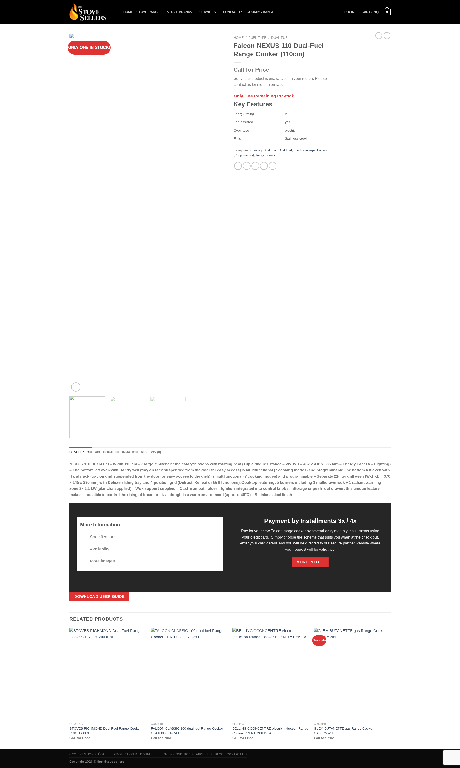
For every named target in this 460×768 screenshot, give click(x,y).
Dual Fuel (280, 38)
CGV (72, 754)
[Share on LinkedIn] (272, 166)
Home (128, 12)
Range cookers (266, 155)
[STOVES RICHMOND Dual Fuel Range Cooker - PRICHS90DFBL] (107, 674)
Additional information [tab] (116, 452)
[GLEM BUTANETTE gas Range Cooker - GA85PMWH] (352, 674)
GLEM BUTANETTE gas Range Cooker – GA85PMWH (345, 731)
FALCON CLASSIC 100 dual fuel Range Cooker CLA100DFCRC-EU (187, 731)
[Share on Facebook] (238, 166)
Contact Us (233, 12)
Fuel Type (257, 38)
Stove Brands (179, 12)
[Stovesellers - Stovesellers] (89, 12)
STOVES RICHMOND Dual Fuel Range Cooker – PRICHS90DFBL (106, 731)
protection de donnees (134, 754)
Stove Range (148, 12)
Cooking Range (260, 12)
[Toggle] (85, 537)
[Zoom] (75, 387)
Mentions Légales (95, 754)
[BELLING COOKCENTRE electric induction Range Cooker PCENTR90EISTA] (270, 674)
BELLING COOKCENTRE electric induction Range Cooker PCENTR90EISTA (270, 731)
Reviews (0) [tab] (151, 452)
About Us (204, 754)
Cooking (256, 150)
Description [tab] (80, 452)
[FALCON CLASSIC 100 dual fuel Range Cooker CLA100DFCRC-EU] (189, 674)
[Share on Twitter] (247, 166)
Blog (219, 754)
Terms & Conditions (176, 754)
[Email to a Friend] (255, 166)
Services (207, 12)
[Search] (118, 12)
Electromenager (304, 150)
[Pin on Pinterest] (264, 166)
